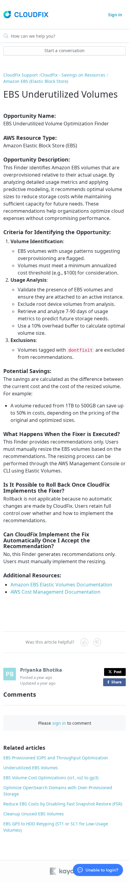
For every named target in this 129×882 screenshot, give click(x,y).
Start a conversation (64, 50)
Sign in (115, 14)
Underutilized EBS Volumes (30, 768)
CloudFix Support (20, 75)
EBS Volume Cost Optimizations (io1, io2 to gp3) (50, 777)
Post (118, 671)
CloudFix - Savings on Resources (72, 75)
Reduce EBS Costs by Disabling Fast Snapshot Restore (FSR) (62, 804)
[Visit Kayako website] (66, 871)
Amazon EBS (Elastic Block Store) (35, 81)
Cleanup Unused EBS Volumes (33, 814)
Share (117, 683)
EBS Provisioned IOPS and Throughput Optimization (55, 758)
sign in (59, 723)
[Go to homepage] (25, 14)
